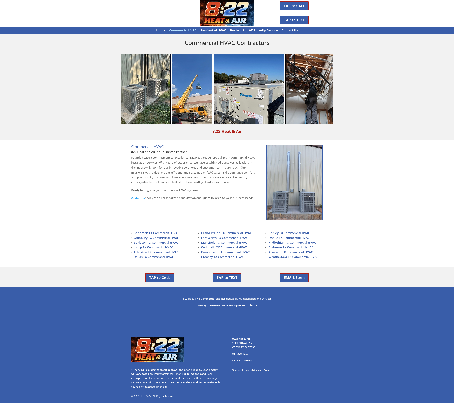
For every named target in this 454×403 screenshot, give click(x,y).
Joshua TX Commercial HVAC (289, 238)
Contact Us (290, 30)
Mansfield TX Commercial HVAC (224, 242)
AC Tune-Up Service (263, 30)
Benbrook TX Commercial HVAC (156, 233)
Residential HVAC (213, 30)
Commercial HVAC (182, 30)
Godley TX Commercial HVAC (289, 233)
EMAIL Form (294, 277)
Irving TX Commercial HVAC (153, 247)
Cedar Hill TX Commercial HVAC (224, 247)
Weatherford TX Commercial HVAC (293, 257)
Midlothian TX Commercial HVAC (292, 242)
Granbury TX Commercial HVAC (156, 238)
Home (160, 30)
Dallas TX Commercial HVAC (154, 257)
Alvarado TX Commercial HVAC (290, 252)
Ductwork (237, 30)
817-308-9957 (240, 353)
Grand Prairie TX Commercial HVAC (226, 233)
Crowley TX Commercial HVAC (222, 257)
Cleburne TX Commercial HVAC (290, 247)
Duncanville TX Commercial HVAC (225, 252)
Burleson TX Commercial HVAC (156, 242)
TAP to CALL (294, 5)
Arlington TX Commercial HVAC (156, 252)
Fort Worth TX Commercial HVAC (224, 238)
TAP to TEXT (294, 20)
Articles (256, 370)
